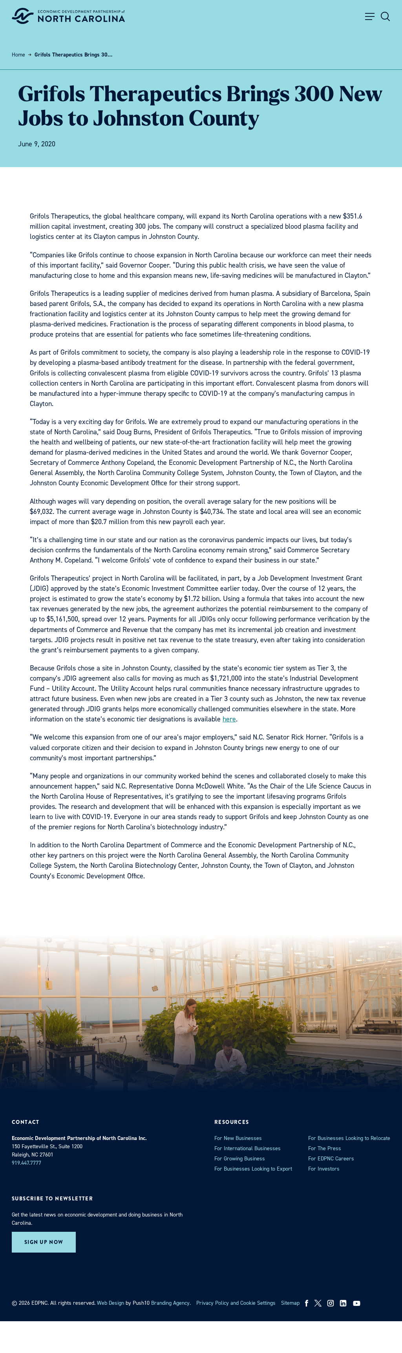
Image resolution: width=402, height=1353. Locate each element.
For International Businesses (247, 1148)
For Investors (324, 1169)
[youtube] (357, 1303)
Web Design (110, 1303)
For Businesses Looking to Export (253, 1169)
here (229, 719)
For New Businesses (238, 1138)
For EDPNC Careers (331, 1158)
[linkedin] (343, 1303)
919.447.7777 (26, 1163)
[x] (318, 1303)
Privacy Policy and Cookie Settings (236, 1303)
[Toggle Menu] (370, 16)
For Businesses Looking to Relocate (349, 1138)
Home (18, 54)
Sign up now (43, 1242)
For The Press (324, 1148)
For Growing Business (239, 1158)
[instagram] (330, 1303)
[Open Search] (385, 16)
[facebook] (307, 1303)
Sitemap (290, 1303)
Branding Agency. (171, 1303)
